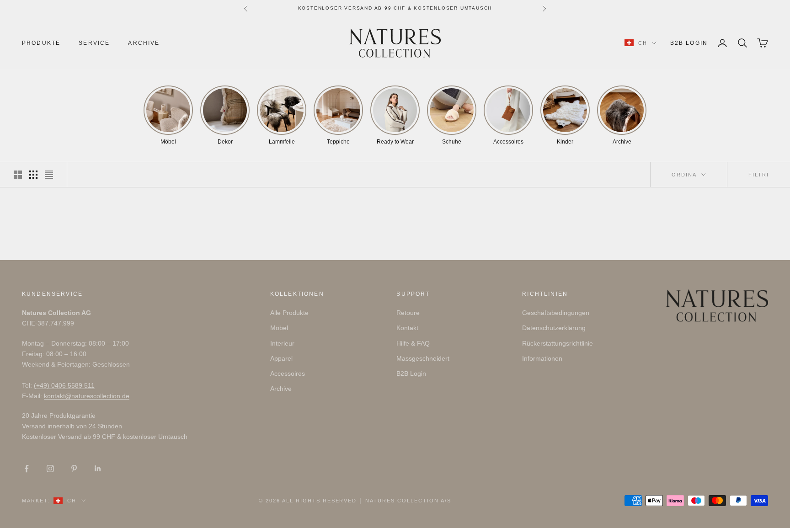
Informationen (542, 358)
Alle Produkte (289, 312)
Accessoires (287, 373)
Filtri (758, 174)
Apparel (281, 358)
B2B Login (689, 43)
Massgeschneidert (422, 358)
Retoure (408, 312)
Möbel (279, 327)
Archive (144, 43)
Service (94, 43)
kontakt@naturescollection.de (86, 396)
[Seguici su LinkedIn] (97, 468)
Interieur (282, 343)
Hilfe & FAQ (413, 343)
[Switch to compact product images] (49, 174)
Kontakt (407, 327)
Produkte (41, 43)
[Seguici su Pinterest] (74, 468)
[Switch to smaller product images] (33, 174)
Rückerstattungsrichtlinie (557, 343)
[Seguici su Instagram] (50, 468)
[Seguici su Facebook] (26, 468)
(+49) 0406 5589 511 (64, 385)
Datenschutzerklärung (554, 327)
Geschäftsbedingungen (555, 312)
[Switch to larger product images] (18, 174)
